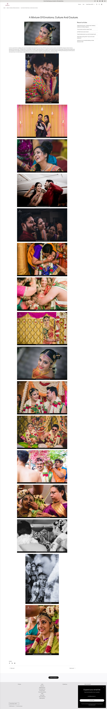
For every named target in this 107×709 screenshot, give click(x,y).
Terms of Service (91, 704)
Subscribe (92, 700)
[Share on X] (12, 663)
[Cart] (101, 4)
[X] (97, 1)
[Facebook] (95, 1)
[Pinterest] (102, 1)
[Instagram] (100, 1)
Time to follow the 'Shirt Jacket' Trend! (84, 29)
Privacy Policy (99, 703)
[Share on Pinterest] (14, 663)
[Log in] (99, 4)
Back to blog (53, 677)
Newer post (72, 668)
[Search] (96, 4)
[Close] (104, 687)
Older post (12, 668)
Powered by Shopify (19, 706)
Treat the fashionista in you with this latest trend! (86, 34)
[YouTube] (105, 1)
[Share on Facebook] (9, 663)
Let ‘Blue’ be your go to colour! (83, 31)
